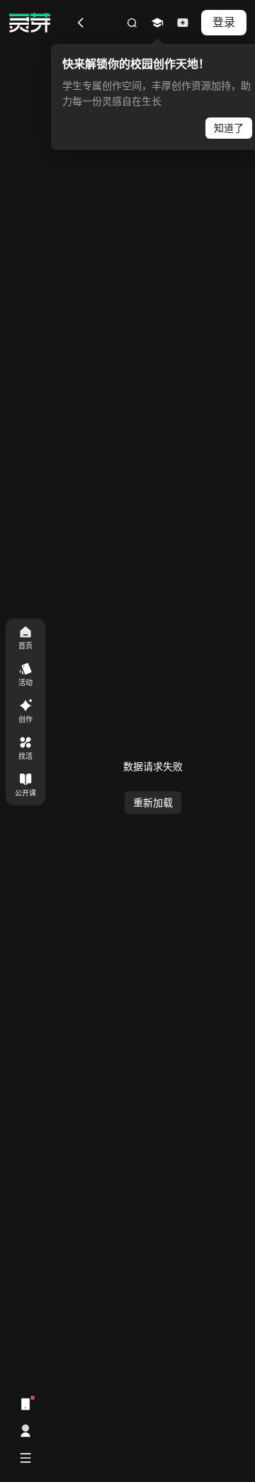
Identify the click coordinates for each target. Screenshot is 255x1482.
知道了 (229, 127)
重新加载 (153, 803)
